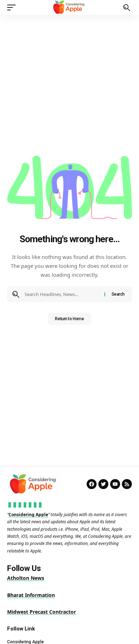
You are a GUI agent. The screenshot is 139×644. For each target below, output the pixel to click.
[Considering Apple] (69, 7)
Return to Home (69, 318)
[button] (13, 7)
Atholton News (25, 578)
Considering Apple (28, 514)
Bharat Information (31, 595)
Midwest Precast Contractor (41, 611)
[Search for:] (61, 294)
